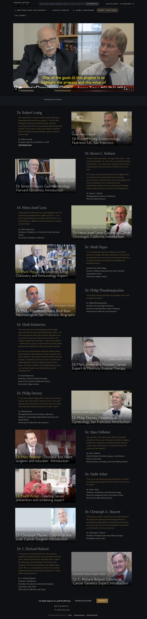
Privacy (70, 615)
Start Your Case (107, 10)
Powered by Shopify (91, 615)
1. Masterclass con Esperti (31, 10)
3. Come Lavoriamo (83, 10)
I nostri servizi (60, 10)
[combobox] (69, 4)
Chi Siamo (21, 15)
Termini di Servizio (79, 615)
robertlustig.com (25, 145)
